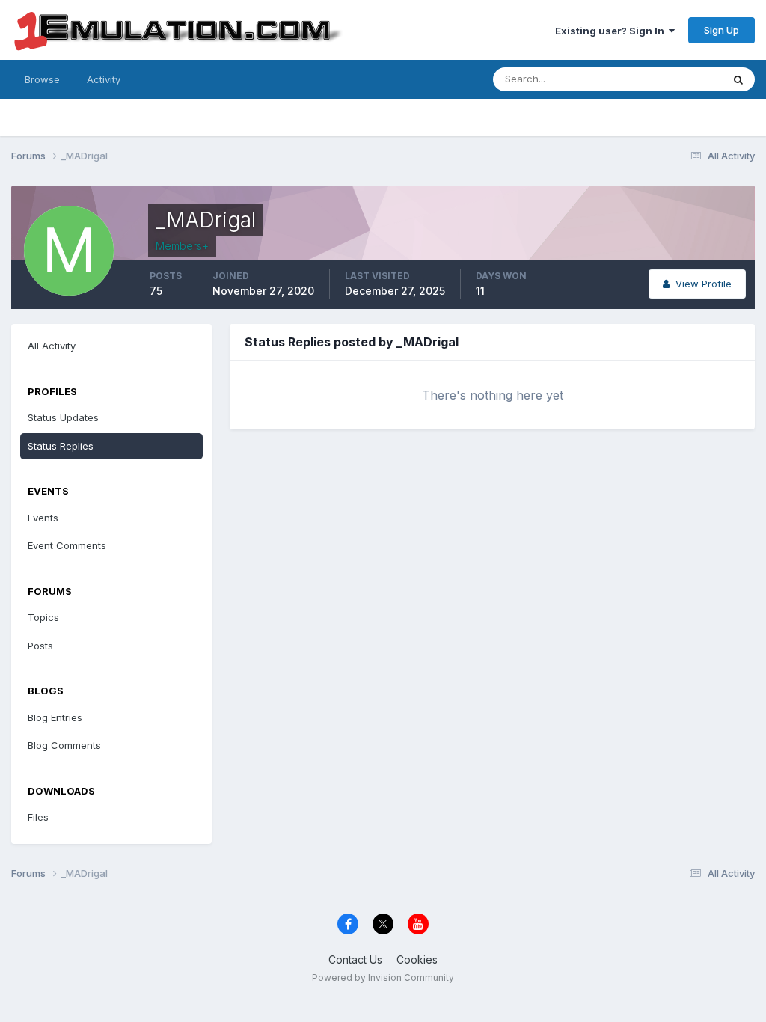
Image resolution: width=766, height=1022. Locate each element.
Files (38, 817)
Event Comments (67, 545)
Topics (43, 617)
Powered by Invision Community (383, 977)
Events (43, 518)
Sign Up (721, 30)
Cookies (417, 959)
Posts (40, 646)
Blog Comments (64, 745)
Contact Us (355, 959)
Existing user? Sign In (612, 31)
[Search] (738, 79)
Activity (103, 79)
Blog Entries (55, 717)
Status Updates (668, 79)
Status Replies (61, 446)
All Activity (52, 346)
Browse (42, 79)
